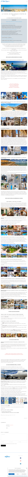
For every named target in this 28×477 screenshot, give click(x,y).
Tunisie (14, 16)
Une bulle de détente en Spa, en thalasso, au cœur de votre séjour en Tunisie (12, 40)
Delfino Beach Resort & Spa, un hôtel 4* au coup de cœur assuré (9, 31)
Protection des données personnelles (12, 475)
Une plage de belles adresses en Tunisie (9, 29)
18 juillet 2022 (25, 418)
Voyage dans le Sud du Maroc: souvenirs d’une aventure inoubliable (10, 412)
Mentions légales (25, 475)
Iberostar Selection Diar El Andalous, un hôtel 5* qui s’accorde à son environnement (12, 34)
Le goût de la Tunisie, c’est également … (7, 37)
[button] (26, 468)
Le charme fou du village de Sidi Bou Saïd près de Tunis (8, 25)
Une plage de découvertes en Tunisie (8, 23)
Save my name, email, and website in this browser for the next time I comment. (9, 443)
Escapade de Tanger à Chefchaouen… (6, 411)
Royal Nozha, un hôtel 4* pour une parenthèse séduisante (9, 32)
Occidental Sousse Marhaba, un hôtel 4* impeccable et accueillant (10, 33)
